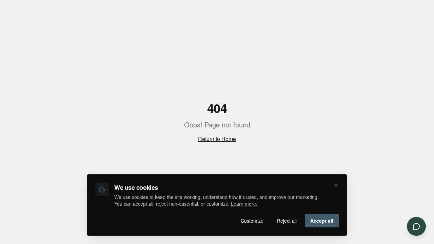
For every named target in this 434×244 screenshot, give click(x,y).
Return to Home (217, 139)
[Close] (336, 185)
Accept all (321, 220)
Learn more (243, 203)
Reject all (287, 220)
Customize (252, 220)
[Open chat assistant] (416, 226)
